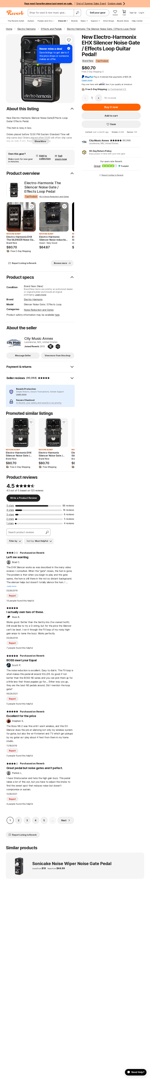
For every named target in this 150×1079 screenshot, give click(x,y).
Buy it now (111, 107)
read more (11, 586)
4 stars (10, 509)
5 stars (10, 505)
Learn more (40, 294)
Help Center (137, 21)
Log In (141, 12)
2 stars (10, 518)
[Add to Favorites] (68, 40)
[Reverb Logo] (15, 12)
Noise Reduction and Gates (38, 309)
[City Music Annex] (13, 342)
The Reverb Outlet (16, 21)
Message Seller (23, 355)
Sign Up (133, 12)
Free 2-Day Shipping (91, 71)
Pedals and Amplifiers (48, 21)
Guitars (31, 21)
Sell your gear (98, 12)
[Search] (77, 12)
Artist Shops (108, 21)
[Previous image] (10, 217)
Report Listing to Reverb (112, 175)
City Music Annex (99, 140)
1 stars (10, 523)
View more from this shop (57, 355)
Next (64, 820)
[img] (116, 140)
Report (12, 595)
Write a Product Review (23, 497)
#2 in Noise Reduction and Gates (54, 196)
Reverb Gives (123, 21)
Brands (74, 21)
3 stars (10, 514)
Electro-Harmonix (33, 299)
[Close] (69, 48)
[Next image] (31, 217)
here (57, 314)
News (83, 21)
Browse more (60, 263)
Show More (40, 141)
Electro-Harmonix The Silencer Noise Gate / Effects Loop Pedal (42, 187)
